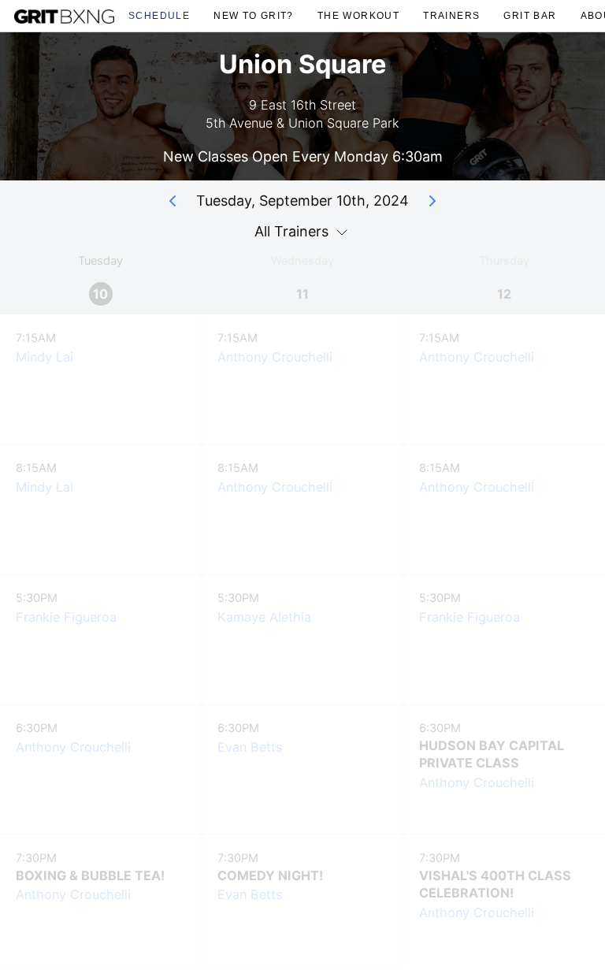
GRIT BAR (529, 15)
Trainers (451, 15)
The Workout (358, 15)
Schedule (159, 15)
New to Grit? (253, 15)
